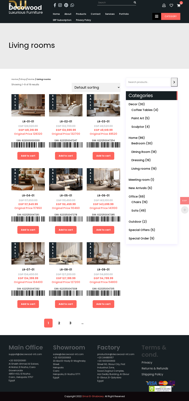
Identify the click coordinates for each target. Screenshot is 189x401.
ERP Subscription (62, 20)
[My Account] (164, 5)
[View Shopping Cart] (178, 5)
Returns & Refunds (155, 368)
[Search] (174, 82)
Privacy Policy (83, 20)
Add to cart (28, 155)
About (67, 14)
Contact (96, 14)
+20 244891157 (105, 357)
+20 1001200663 (62, 357)
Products (81, 14)
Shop (23, 79)
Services (110, 14)
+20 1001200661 (17, 360)
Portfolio (124, 14)
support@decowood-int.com (25, 354)
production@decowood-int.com (115, 354)
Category (171, 16)
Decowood (25, 7)
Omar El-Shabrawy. (93, 396)
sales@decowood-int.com (68, 354)
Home (56, 14)
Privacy (147, 362)
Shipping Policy (152, 374)
